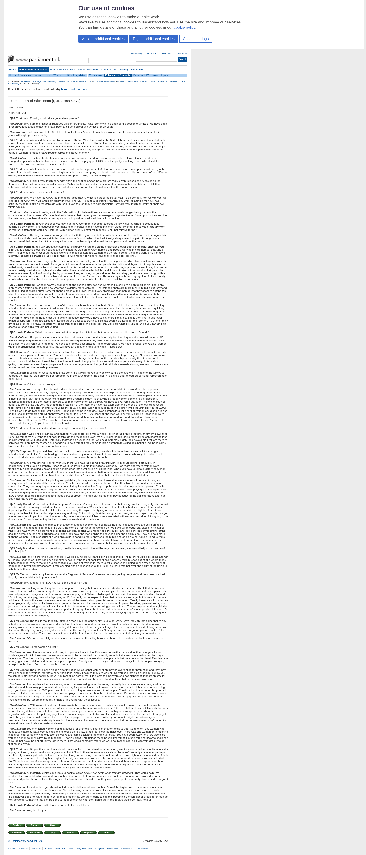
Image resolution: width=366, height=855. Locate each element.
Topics (164, 75)
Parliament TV (141, 75)
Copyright (99, 848)
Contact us (182, 54)
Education (137, 69)
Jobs (70, 848)
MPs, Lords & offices (62, 69)
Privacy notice (112, 848)
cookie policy (184, 27)
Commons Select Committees (163, 81)
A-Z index (12, 848)
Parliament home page (31, 81)
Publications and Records (79, 81)
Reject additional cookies (154, 39)
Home (12, 69)
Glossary (23, 848)
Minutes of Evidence (74, 89)
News (155, 75)
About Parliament (88, 69)
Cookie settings (196, 39)
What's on (58, 75)
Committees (95, 75)
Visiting (123, 69)
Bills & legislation (76, 75)
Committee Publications (104, 81)
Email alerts (152, 54)
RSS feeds (167, 54)
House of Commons (20, 75)
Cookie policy (126, 848)
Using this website (84, 848)
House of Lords (42, 75)
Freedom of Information (54, 848)
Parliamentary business (33, 69)
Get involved (108, 69)
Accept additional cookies (103, 39)
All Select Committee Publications (132, 81)
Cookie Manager (141, 848)
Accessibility (136, 54)
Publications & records (117, 75)
